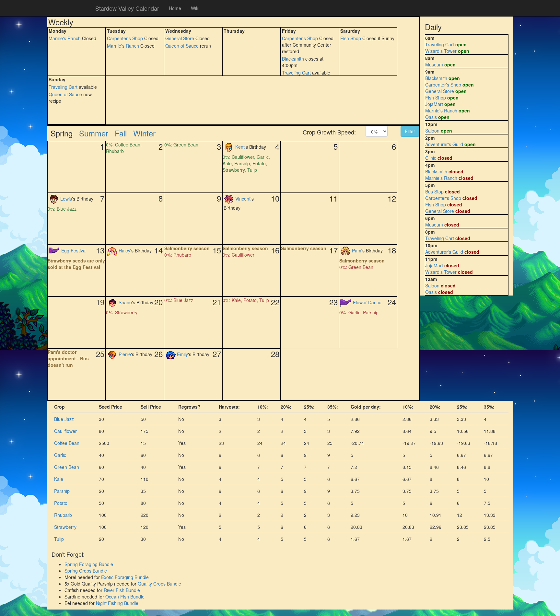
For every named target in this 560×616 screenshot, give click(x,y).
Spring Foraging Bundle (88, 564)
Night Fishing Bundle (117, 603)
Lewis (66, 198)
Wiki (195, 8)
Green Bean (66, 467)
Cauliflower (65, 431)
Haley (124, 250)
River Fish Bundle (122, 590)
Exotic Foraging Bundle (125, 577)
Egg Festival (74, 250)
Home (175, 8)
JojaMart (434, 104)
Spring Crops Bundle (85, 570)
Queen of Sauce (182, 45)
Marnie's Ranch (65, 38)
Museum (434, 64)
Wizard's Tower (441, 51)
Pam (356, 250)
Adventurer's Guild (444, 144)
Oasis (431, 117)
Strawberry (65, 527)
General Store (179, 38)
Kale (58, 479)
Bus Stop (434, 191)
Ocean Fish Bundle (125, 596)
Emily (182, 354)
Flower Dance (367, 302)
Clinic (430, 158)
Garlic (60, 455)
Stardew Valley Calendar (127, 8)
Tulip (59, 539)
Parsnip (62, 491)
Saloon (432, 130)
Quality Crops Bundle (159, 583)
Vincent (243, 198)
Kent (240, 146)
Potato (60, 503)
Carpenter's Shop (125, 38)
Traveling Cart (296, 72)
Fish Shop (350, 38)
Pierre (125, 354)
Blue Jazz (64, 419)
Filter (410, 131)
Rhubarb (63, 515)
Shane (125, 302)
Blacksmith (293, 58)
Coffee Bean (66, 443)
